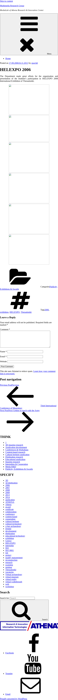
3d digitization (11, 483)
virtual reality (11, 579)
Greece (8, 541)
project (8, 555)
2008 (7, 490)
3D (6, 480)
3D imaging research (14, 445)
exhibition (4, 312)
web (7, 584)
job (6, 553)
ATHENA (9, 502)
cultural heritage (12, 521)
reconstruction (11, 560)
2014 (7, 497)
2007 (7, 488)
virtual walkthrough (13, 582)
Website (3, 361)
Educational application (15, 459)
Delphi (8, 529)
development (10, 531)
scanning (9, 565)
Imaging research (12, 462)
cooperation (10, 519)
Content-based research (15, 452)
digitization (10, 533)
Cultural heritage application (17, 454)
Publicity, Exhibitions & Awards (19, 469)
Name (3, 351)
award (8, 507)
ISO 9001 (9, 550)
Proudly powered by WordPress (13, 699)
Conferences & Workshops (16, 450)
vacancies (9, 572)
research (8, 562)
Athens (8, 504)
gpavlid (34, 63)
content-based (11, 516)
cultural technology (13, 524)
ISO (7, 548)
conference (10, 514)
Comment (5, 329)
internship (9, 545)
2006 (47, 310)
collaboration (10, 512)
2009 (7, 492)
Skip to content (6, 1)
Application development (16, 447)
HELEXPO (15, 312)
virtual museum (11, 577)
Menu (49, 54)
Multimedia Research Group (12, 6)
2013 (7, 495)
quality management (14, 557)
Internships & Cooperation (16, 464)
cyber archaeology (13, 526)
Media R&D (10, 467)
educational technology (15, 536)
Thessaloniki (26, 312)
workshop (9, 586)
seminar (8, 567)
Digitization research (14, 457)
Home (8, 58)
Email (3, 356)
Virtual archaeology (13, 574)
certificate (9, 509)
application (10, 500)
